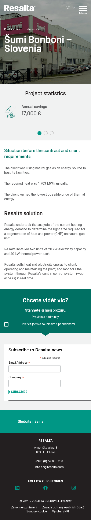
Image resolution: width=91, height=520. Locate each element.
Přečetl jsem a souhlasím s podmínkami (48, 324)
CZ (68, 8)
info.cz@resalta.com (49, 467)
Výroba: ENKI (60, 511)
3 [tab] (52, 133)
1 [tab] (39, 133)
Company (16, 377)
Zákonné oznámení (24, 507)
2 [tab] (46, 133)
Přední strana (12, 29)
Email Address (19, 363)
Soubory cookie (36, 511)
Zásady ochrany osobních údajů (63, 507)
